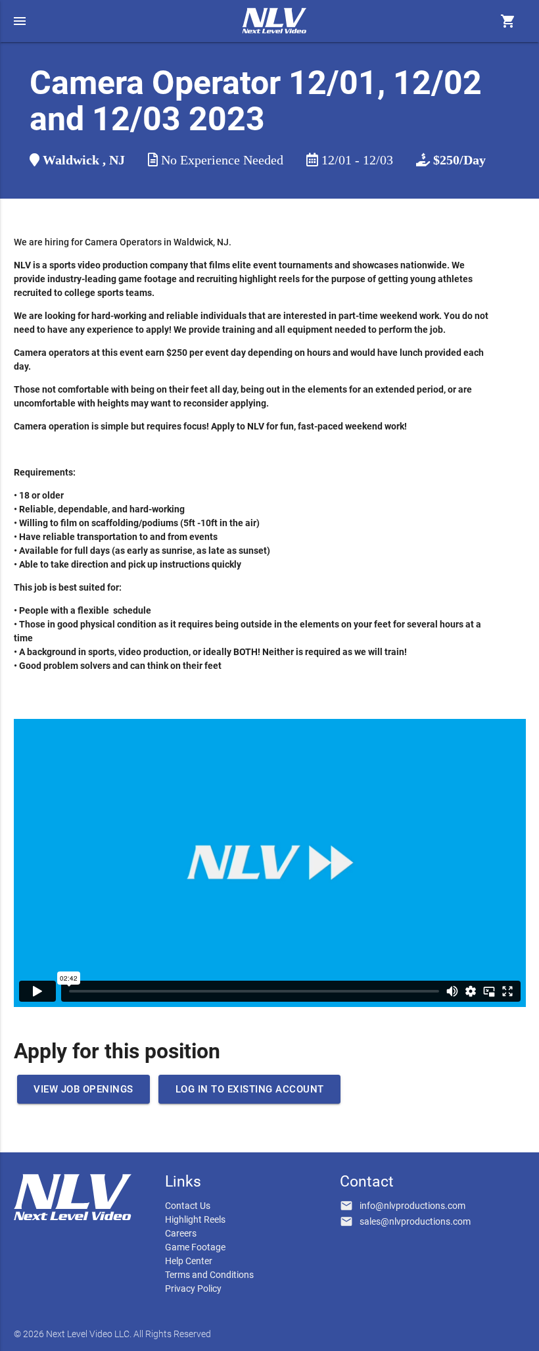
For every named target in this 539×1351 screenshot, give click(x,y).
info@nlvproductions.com (412, 1205)
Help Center (188, 1261)
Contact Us (187, 1205)
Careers (181, 1233)
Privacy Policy (193, 1288)
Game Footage (195, 1247)
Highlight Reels (195, 1219)
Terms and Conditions (209, 1274)
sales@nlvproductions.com (415, 1221)
